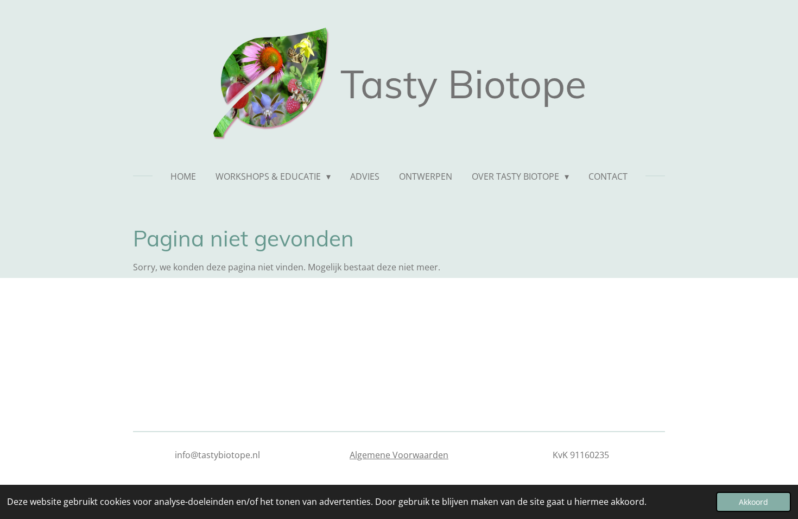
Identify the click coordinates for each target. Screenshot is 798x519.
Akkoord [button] (753, 502)
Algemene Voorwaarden (399, 455)
